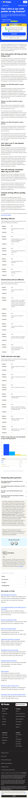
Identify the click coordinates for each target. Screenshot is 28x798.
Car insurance (5, 5)
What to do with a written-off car (10, 685)
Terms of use (3, 756)
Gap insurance (5, 671)
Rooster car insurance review (9, 619)
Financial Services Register (6, 788)
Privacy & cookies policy (6, 759)
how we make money (18, 778)
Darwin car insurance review (8, 628)
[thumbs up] (11, 543)
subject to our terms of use (8, 514)
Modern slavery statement (6, 763)
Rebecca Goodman (8, 553)
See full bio (21, 566)
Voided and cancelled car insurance (10, 639)
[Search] (17, 2)
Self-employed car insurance (8, 594)
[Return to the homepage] (7, 2)
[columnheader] (9, 459)
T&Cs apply (6, 36)
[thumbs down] (16, 543)
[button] (14, 576)
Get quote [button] (14, 33)
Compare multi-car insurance (9, 660)
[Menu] (1, 2)
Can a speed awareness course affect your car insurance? (13, 608)
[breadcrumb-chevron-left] (2, 5)
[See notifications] (20, 2)
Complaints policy (4, 766)
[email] (4, 557)
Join (25, 2)
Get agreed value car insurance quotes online (13, 694)
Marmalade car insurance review (9, 650)
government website (6, 215)
